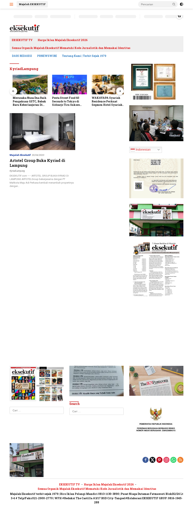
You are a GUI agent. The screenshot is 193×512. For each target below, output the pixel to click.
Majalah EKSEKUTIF (32, 4)
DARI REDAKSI (22, 56)
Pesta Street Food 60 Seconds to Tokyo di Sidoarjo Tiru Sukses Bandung (63, 101)
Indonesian (143, 149)
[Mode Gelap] (181, 4)
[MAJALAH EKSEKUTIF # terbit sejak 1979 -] (27, 459)
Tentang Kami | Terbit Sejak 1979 (84, 56)
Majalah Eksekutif (20, 155)
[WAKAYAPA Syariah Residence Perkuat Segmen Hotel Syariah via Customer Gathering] (106, 84)
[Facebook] (145, 460)
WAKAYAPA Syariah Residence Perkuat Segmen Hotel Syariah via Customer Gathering (105, 101)
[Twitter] (152, 460)
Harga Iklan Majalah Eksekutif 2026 (62, 40)
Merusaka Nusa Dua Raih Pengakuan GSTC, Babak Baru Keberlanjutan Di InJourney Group (26, 101)
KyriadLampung (17, 171)
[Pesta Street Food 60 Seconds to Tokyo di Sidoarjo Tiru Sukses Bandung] (66, 84)
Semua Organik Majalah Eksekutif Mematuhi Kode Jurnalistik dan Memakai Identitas (71, 48)
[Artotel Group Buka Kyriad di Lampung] (42, 131)
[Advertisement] (156, 325)
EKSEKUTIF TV (22, 40)
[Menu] (12, 4)
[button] (174, 4)
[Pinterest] (159, 460)
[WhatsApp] (173, 460)
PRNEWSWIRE (47, 56)
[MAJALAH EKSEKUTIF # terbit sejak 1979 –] (25, 28)
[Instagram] (166, 460)
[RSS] (180, 460)
